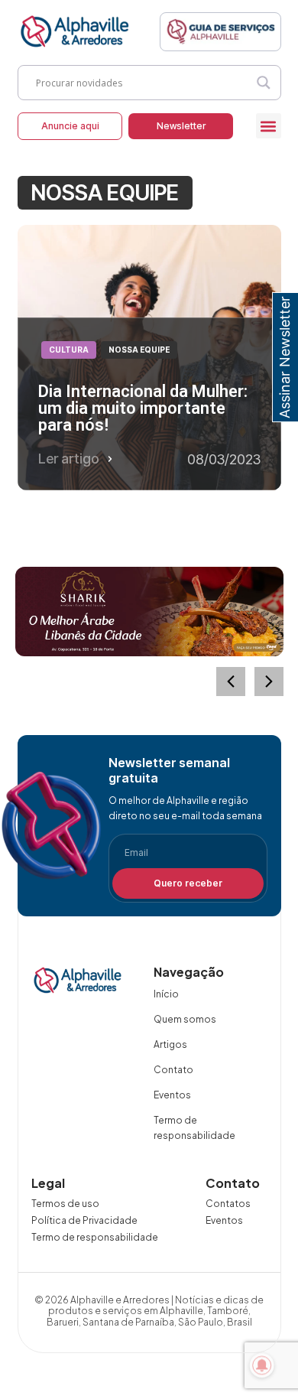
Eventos (172, 1095)
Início (166, 994)
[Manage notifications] (262, 1365)
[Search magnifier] (263, 82)
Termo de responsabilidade (194, 1127)
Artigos (170, 1044)
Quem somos (185, 1019)
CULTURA (69, 349)
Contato (173, 1069)
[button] (268, 125)
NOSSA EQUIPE (139, 349)
